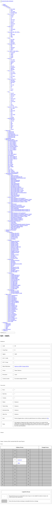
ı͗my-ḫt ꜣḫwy (13, 73)
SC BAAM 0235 (14, 280)
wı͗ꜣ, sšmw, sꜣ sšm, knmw (13, 51)
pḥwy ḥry (13, 119)
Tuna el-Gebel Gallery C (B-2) (17, 191)
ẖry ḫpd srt (13, 67)
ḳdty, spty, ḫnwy (11, 43)
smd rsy (12, 68)
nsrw (12, 126)
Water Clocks (8, 294)
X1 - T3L (10, 168)
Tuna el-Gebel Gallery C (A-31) (17, 188)
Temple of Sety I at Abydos (16, 205)
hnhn (12, 123)
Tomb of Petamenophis (15, 180)
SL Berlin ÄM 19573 (15, 233)
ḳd (11, 83)
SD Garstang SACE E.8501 (16, 263)
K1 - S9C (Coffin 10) (12, 156)
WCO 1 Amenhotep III (12, 295)
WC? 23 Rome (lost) (12, 320)
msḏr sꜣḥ (12, 95)
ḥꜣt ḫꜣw (12, 15)
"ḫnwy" (12, 48)
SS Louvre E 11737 (15, 250)
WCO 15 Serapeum (12, 311)
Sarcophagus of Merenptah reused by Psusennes (20, 224)
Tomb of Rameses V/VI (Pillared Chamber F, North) (21, 199)
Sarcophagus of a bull (15, 185)
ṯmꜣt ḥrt (12, 22)
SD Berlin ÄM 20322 (15, 260)
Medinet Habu (13, 179)
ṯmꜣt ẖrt (12, 25)
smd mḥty (13, 69)
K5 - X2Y (10, 161)
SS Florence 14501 (14, 248)
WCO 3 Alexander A (12, 297)
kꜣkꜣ (11, 124)
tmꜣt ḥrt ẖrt (13, 23)
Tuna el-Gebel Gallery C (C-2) (17, 189)
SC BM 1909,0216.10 (15, 275)
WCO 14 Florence (12, 310)
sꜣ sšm (12, 56)
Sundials (7, 231)
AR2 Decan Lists (11, 136)
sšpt (11, 35)
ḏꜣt (11, 18)
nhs (11, 127)
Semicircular (10, 259)
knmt (9, 7)
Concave (10, 272)
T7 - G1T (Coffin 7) (12, 148)
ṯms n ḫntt (13, 42)
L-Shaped (10, 232)
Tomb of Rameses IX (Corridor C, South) (19, 216)
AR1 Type (10, 174)
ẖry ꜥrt (12, 89)
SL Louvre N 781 (14, 237)
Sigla (7, 328)
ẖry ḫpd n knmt (14, 12)
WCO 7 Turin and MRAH (13, 302)
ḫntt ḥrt (12, 40)
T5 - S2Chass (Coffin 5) (13, 146)
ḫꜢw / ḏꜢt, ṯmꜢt (11, 14)
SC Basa (12, 273)
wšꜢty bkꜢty (10, 26)
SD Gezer (13, 264)
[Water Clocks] (11, 294)
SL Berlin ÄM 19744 (15, 235)
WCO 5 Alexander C (12, 299)
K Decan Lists (11, 132)
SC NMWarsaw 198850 (15, 285)
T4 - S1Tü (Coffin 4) (12, 145)
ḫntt (9, 37)
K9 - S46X (10, 165)
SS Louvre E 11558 (15, 249)
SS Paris (12, 253)
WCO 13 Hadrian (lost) (13, 309)
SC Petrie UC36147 (15, 286)
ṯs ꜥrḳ (12, 97)
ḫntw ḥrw (13, 80)
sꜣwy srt (12, 65)
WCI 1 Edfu (10, 321)
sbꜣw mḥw (13, 34)
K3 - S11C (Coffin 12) (12, 158)
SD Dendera (13, 262)
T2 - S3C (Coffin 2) (12, 142)
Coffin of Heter (14, 228)
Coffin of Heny (14, 223)
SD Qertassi (13, 269)
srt (11, 64)
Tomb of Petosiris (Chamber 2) (17, 219)
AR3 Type (10, 211)
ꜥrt (11, 87)
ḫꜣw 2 (12, 90)
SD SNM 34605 (14, 271)
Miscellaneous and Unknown (14, 220)
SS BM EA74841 (14, 242)
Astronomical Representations (12, 173)
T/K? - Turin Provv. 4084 (13, 172)
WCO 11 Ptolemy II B (12, 306)
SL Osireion (13, 238)
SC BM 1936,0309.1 (15, 276)
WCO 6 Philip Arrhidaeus (13, 301)
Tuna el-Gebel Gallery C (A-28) (17, 190)
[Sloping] (11, 240)
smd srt (12, 62)
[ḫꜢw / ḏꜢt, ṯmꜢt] (14, 14)
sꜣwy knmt (13, 11)
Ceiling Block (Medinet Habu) (17, 226)
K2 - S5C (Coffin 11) (12, 157)
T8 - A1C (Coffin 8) (12, 149)
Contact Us (5, 330)
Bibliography (8, 323)
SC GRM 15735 (14, 281)
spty (11, 46)
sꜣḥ (8, 91)
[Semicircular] (13, 259)
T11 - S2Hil (10, 153)
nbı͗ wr (12, 125)
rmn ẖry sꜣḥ (13, 98)
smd (11, 63)
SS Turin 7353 (13, 257)
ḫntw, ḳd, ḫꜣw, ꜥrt (11, 78)
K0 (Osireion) (11, 155)
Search (2, 332)
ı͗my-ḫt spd (13, 110)
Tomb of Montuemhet (15, 183)
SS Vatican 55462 (14, 258)
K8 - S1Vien (10, 164)
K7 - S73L (10, 163)
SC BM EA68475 (14, 277)
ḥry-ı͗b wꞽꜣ (13, 52)
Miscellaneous (11, 118)
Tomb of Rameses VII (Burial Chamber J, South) (20, 215)
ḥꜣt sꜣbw (12, 117)
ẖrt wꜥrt (12, 105)
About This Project (7, 329)
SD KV (12, 266)
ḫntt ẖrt (12, 41)
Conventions (8, 324)
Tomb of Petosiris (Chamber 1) (17, 218)
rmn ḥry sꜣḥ (13, 94)
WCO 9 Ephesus (11, 304)
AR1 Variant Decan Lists (13, 135)
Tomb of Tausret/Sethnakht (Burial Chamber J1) (20, 209)
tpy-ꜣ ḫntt (12, 39)
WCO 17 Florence (12, 313)
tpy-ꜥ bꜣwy (13, 76)
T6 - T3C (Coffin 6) (12, 147)
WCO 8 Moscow (11, 303)
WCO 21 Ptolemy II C (12, 318)
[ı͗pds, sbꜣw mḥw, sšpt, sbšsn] (19, 32)
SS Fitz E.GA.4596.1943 (16, 246)
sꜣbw (12, 115)
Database (5, 5)
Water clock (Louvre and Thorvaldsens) (19, 192)
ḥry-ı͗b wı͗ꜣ (20, 459)
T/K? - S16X (10, 170)
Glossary (7, 325)
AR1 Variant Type (11, 197)
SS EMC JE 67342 (14, 245)
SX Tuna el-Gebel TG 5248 (16, 293)
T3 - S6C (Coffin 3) (12, 144)
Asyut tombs (13, 222)
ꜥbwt (12, 104)
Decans (7, 6)
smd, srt (9, 58)
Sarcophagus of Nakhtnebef (16, 217)
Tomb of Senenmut (14, 175)
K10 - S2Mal (10, 166)
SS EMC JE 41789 (14, 243)
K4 (48, 418)
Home (4, 4)
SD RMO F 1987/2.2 (15, 270)
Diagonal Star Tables (10, 139)
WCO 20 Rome (11, 316)
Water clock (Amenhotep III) (16, 176)
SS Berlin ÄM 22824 (15, 241)
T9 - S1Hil (10, 150)
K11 (9, 167)
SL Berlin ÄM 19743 (15, 234)
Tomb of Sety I (14, 203)
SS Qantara (13, 255)
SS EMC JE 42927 (14, 244)
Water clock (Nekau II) (15, 227)
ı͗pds (11, 33)
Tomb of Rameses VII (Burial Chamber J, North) (20, 200)
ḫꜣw (11, 86)
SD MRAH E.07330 (15, 268)
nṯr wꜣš (12, 129)
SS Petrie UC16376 (15, 254)
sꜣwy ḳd (12, 84)
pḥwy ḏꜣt (12, 20)
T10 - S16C (10, 151)
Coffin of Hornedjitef (15, 196)
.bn (11, 122)
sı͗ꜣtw (12, 113)
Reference (5, 322)
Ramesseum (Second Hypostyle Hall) (18, 177)
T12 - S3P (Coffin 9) (12, 154)
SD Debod (13, 261)
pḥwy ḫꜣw (13, 19)
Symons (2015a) (25, 366)
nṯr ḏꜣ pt (12, 120)
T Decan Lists (11, 131)
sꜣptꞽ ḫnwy (13, 47)
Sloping (9, 240)
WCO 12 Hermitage (12, 307)
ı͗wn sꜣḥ (12, 93)
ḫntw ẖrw (13, 82)
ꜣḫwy (12, 74)
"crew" (12, 53)
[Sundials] (9, 231)
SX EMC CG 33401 (15, 290)
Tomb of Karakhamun (15, 181)
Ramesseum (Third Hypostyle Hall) (18, 206)
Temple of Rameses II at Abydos (17, 207)
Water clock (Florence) (15, 194)
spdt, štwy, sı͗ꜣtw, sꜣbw (12, 106)
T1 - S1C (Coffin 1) (12, 141)
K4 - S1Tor (10, 159)
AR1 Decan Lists (11, 133)
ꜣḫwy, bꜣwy (10, 70)
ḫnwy (12, 49)
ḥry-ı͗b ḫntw (13, 81)
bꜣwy (12, 77)
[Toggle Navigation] (1, 2)
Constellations (8, 138)
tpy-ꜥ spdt (13, 108)
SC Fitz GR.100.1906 (15, 279)
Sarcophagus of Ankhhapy (16, 186)
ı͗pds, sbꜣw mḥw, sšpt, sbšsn (13, 32)
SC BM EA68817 (14, 278)
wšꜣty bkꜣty (13, 29)
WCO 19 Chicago (11, 315)
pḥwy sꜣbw (13, 114)
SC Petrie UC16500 (15, 287)
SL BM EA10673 (14, 236)
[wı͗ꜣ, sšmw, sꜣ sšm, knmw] (18, 51)
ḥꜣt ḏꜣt (12, 16)
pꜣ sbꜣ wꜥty (13, 61)
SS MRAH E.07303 (15, 252)
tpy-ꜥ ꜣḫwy (13, 72)
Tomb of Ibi (13, 182)
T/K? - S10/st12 (11, 171)
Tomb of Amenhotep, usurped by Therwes (19, 225)
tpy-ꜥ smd (13, 59)
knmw (12, 57)
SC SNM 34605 (14, 288)
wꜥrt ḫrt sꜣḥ (13, 101)
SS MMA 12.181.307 (15, 251)
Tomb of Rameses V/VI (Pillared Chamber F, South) (21, 214)
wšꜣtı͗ (12, 27)
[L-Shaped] (12, 232)
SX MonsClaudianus (15, 292)
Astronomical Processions (11, 229)
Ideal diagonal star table (13, 140)
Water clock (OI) (14, 193)
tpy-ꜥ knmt (13, 9)
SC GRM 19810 (14, 284)
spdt (11, 109)
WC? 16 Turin (11, 312)
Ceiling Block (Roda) (15, 184)
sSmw (12, 54)
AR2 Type (10, 202)
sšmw (19, 463)
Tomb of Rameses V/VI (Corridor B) (18, 212)
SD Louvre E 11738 (15, 267)
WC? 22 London (11, 319)
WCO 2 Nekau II (11, 296)
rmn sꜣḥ (12, 100)
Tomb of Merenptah (15, 208)
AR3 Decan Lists (11, 137)
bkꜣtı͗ (11, 30)
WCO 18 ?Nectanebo (12, 314)
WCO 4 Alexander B (12, 298)
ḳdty (11, 45)
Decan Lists (8, 130)
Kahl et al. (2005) (18, 366)
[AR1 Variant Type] (15, 197)
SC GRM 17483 (14, 283)
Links (7, 327)
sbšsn (12, 36)
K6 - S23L (10, 162)
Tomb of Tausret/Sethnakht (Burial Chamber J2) (20, 210)
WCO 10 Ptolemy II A (12, 305)
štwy (12, 111)
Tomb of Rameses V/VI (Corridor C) (18, 198)
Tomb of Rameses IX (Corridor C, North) (19, 201)
